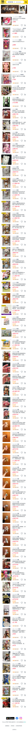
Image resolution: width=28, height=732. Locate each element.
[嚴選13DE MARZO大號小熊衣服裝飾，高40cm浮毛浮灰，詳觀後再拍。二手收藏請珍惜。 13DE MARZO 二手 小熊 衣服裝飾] (6, 622)
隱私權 (12, 725)
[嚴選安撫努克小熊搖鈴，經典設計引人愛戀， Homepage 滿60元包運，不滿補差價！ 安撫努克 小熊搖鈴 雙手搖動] (6, 529)
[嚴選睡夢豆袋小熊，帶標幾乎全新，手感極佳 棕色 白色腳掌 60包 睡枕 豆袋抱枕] (6, 471)
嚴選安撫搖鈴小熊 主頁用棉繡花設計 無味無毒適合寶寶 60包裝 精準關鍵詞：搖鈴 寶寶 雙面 (19, 515)
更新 (25, 722)
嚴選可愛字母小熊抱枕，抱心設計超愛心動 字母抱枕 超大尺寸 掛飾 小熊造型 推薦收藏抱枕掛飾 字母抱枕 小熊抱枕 (19, 411)
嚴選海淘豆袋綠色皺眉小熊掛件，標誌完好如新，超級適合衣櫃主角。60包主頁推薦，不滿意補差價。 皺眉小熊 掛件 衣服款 (19, 492)
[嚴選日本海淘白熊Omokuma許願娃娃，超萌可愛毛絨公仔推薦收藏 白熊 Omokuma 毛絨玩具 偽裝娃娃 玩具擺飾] (6, 645)
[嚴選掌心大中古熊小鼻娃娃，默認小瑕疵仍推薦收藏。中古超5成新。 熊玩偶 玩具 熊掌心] (6, 113)
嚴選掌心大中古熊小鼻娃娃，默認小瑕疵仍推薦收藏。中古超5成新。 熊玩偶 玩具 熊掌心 (18, 111)
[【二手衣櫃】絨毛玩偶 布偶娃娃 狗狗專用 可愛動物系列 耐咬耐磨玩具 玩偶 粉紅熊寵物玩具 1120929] (6, 56)
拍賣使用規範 (19, 725)
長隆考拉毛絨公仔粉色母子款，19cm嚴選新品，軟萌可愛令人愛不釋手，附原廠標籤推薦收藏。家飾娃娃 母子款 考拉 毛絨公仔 (19, 585)
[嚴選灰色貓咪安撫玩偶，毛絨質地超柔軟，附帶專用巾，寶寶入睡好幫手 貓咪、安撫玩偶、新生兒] (6, 541)
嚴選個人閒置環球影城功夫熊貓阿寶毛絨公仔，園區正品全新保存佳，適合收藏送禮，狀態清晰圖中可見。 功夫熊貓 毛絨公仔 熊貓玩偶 (19, 608)
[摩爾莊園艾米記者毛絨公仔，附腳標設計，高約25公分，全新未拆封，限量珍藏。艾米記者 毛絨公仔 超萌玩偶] (6, 656)
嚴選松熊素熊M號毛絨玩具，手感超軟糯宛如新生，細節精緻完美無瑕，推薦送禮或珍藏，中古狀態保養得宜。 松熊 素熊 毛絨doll (19, 261)
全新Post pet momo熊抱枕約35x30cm (18, 19)
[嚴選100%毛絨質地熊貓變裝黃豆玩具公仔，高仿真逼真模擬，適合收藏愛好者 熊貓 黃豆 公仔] (6, 598)
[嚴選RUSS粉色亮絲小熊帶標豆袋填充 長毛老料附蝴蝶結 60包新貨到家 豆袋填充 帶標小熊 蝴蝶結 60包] (6, 425)
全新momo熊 (15, 64)
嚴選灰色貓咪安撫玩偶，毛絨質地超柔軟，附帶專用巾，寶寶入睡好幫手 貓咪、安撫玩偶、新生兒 (19, 538)
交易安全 (14, 729)
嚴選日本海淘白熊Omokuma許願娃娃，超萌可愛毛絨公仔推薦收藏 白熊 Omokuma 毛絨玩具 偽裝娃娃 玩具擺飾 (19, 642)
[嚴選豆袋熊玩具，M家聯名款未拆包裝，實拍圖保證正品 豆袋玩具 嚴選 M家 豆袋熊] (6, 691)
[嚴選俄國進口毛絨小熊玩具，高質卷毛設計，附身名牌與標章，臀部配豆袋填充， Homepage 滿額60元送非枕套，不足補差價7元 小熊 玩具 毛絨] (6, 460)
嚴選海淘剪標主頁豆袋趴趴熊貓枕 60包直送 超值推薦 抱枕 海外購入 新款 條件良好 (19, 504)
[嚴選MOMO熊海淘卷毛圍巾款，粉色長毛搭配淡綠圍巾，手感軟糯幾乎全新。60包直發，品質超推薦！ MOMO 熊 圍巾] (6, 552)
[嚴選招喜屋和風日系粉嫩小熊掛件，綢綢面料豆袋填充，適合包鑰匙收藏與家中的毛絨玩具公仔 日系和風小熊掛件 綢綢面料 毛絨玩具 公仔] (6, 367)
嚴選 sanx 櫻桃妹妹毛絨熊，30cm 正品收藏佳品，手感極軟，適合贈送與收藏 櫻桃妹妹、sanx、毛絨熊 (19, 250)
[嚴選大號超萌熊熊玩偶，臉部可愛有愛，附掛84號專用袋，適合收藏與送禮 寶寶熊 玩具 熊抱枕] (6, 668)
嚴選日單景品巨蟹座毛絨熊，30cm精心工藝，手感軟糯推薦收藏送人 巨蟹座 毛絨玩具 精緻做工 (18, 227)
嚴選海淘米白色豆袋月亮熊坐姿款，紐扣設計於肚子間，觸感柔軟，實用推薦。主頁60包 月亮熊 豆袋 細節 (19, 481)
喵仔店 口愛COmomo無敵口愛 (18, 76)
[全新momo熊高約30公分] (6, 44)
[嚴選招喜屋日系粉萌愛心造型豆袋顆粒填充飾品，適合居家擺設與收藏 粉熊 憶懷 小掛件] (6, 402)
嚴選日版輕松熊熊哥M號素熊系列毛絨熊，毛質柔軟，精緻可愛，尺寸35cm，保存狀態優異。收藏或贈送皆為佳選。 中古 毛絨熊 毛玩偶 (19, 238)
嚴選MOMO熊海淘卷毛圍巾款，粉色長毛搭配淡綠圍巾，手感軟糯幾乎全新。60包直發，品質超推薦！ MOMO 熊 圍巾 (19, 550)
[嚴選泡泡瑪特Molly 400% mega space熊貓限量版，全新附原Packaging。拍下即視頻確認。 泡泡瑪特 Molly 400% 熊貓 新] (6, 102)
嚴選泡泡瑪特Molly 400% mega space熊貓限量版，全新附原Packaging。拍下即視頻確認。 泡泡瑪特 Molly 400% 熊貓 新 (18, 99)
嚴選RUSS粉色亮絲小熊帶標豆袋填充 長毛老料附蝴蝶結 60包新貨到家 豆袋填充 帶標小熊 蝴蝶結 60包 (19, 423)
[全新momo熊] (6, 67)
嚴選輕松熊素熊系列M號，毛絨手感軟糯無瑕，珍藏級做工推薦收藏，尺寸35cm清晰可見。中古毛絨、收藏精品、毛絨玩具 (19, 215)
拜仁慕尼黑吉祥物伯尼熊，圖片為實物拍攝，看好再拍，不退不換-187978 (19, 700)
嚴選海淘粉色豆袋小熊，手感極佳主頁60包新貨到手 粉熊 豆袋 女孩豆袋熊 (19, 446)
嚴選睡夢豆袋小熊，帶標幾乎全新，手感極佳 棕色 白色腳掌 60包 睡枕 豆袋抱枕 (19, 469)
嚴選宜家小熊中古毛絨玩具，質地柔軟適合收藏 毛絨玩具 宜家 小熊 (19, 134)
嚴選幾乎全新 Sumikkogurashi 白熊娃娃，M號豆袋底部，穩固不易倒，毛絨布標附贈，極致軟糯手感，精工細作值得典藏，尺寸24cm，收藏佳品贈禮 (19, 169)
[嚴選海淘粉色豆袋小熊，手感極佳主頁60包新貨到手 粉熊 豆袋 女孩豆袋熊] (6, 448)
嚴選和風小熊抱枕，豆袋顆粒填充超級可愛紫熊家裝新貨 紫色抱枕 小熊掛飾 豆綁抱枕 (19, 377)
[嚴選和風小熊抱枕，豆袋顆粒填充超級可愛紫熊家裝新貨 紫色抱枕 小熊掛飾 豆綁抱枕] (6, 379)
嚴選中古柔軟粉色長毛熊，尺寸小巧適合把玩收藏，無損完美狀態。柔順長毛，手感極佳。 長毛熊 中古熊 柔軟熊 (19, 146)
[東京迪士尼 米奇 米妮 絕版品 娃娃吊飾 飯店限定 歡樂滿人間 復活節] (6, 90)
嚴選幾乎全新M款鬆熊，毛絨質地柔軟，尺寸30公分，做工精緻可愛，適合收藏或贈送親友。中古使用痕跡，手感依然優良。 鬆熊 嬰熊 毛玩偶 (19, 180)
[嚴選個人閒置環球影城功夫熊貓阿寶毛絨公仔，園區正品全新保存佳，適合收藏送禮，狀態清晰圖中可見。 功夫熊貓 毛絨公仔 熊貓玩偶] (6, 610)
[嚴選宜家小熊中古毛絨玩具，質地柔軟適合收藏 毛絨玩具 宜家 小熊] (6, 136)
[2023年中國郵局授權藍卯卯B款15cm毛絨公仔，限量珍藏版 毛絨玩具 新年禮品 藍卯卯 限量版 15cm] (6, 679)
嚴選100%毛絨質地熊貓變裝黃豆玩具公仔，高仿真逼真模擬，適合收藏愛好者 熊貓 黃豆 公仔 (19, 596)
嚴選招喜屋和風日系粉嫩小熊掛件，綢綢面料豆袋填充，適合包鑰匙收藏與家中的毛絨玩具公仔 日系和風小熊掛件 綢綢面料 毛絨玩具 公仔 (19, 365)
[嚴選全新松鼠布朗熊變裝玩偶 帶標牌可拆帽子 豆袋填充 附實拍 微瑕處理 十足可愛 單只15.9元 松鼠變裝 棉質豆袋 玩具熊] (6, 356)
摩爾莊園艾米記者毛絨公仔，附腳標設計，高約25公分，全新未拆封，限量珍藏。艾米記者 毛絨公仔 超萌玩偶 (19, 654)
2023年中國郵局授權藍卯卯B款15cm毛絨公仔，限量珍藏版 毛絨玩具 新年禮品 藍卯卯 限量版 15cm (19, 677)
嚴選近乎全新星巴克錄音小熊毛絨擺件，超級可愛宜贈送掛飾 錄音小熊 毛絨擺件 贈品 (19, 631)
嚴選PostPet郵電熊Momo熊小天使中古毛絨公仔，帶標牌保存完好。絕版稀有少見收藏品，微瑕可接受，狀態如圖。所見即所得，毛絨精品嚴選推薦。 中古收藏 (19, 273)
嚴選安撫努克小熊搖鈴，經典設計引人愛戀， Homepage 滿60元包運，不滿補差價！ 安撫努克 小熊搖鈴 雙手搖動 (19, 527)
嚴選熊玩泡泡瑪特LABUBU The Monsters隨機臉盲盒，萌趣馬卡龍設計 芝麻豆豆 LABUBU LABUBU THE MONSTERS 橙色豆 (19, 319)
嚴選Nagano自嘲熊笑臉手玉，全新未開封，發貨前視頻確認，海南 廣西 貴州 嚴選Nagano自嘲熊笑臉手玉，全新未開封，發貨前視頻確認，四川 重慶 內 (19, 296)
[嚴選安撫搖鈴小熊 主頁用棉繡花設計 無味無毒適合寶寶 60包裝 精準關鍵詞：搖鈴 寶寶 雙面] (6, 518)
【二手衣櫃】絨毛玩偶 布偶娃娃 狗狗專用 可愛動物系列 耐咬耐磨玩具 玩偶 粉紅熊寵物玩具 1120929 (19, 53)
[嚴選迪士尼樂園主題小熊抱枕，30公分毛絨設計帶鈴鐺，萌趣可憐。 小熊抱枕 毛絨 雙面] (6, 391)
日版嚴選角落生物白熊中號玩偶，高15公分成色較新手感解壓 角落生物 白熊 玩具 (19, 157)
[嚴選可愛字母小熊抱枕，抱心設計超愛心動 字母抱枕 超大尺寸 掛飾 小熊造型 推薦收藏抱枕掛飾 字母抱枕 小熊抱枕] (6, 414)
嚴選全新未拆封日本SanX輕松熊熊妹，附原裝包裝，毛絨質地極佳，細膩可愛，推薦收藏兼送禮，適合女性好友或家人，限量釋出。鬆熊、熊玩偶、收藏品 (19, 192)
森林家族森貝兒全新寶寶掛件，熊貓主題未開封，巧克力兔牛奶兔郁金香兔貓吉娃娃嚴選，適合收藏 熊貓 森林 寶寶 (19, 330)
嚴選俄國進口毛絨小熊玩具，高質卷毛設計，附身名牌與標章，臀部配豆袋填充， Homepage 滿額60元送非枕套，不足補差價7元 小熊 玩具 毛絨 (19, 458)
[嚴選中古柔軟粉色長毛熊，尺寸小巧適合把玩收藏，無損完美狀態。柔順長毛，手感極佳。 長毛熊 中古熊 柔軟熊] (6, 148)
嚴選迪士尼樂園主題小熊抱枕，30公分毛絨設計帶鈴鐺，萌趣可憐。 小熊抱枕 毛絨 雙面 (19, 388)
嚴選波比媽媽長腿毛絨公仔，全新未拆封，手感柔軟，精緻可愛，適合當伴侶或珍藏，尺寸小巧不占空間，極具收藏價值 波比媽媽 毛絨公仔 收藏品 (19, 573)
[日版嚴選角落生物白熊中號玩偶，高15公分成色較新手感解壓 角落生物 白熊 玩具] (6, 160)
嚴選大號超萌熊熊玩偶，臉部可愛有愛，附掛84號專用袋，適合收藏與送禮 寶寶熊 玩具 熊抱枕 (19, 665)
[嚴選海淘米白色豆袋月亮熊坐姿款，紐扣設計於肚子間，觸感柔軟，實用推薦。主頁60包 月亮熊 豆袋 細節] (6, 483)
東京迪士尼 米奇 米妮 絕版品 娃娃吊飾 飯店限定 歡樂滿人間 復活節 (18, 88)
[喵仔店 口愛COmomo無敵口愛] (6, 79)
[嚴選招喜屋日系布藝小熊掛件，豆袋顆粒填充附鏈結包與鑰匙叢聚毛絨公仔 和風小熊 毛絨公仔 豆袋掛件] (6, 564)
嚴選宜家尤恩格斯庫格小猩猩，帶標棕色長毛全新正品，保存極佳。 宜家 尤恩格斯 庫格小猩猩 (19, 434)
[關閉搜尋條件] (14, 2)
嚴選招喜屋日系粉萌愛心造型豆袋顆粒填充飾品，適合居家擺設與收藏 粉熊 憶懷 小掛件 (19, 400)
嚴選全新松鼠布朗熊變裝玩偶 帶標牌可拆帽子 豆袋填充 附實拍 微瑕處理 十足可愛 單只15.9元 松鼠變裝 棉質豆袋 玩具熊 (19, 354)
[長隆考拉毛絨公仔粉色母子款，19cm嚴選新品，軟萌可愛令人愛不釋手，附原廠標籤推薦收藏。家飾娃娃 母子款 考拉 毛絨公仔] (6, 587)
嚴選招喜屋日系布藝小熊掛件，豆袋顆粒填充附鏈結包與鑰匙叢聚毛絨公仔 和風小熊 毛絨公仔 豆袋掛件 (19, 561)
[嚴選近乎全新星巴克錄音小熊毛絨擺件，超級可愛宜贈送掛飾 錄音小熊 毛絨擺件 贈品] (6, 633)
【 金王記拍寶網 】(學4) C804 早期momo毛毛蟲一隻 (18, 30)
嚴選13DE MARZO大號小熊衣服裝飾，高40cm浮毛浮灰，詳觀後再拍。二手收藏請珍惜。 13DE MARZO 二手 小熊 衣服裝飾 (19, 619)
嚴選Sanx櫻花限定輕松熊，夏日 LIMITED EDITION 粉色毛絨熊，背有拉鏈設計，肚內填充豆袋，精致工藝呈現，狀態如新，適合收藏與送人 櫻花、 (19, 203)
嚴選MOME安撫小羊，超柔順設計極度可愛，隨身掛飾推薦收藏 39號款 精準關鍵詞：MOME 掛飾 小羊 (19, 123)
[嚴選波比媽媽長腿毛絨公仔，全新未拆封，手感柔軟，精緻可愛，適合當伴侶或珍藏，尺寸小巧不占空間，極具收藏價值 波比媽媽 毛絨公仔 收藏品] (6, 575)
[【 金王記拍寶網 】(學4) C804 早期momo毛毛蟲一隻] (6, 32)
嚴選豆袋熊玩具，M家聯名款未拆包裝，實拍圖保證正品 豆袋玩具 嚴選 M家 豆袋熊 (19, 689)
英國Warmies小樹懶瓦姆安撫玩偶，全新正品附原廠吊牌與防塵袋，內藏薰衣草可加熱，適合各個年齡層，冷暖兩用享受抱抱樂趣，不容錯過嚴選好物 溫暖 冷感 (19, 307)
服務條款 (7, 725)
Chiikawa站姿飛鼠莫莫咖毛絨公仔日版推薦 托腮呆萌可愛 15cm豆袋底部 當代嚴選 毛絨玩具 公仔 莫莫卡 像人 (19, 284)
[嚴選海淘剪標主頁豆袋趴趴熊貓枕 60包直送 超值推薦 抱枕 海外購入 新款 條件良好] (6, 506)
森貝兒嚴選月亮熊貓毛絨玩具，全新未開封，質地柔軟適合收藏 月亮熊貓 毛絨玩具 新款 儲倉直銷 (19, 342)
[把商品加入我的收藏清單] (22, 25)
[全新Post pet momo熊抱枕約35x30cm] (6, 21)
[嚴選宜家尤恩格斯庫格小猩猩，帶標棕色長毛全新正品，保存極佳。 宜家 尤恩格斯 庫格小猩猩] (6, 437)
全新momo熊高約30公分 (18, 41)
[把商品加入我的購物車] (25, 25)
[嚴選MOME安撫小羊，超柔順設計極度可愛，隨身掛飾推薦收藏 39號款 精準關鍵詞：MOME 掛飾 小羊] (6, 125)
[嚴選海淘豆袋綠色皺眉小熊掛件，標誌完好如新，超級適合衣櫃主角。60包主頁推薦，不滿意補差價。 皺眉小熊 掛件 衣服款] (6, 494)
